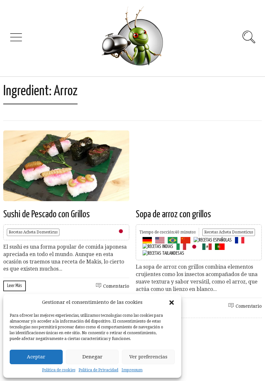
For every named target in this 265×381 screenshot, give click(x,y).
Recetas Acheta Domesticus (33, 232)
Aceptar (36, 357)
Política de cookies (58, 370)
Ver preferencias (148, 357)
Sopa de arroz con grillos (173, 214)
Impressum (132, 370)
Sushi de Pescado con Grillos (46, 214)
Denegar (92, 357)
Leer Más (14, 285)
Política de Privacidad (98, 370)
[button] (171, 302)
